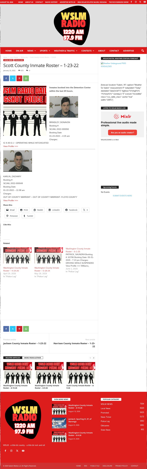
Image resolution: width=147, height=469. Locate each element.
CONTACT (114, 50)
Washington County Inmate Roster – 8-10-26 (15, 386)
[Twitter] (13, 78)
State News (105, 430)
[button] (142, 51)
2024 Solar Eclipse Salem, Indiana (92, 2)
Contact (39, 2)
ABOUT (101, 50)
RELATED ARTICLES (13, 358)
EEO (85, 466)
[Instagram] (136, 2)
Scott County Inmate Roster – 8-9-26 (80, 386)
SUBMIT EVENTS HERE (122, 196)
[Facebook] (131, 2)
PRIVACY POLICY (121, 466)
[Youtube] (144, 2)
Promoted (105, 413)
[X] (140, 2)
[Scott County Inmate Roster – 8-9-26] (80, 372)
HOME (78, 466)
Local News (14, 57)
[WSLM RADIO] (73, 25)
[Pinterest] (19, 78)
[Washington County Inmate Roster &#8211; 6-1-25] (81, 260)
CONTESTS (86, 50)
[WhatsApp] (26, 78)
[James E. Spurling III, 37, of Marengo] (59, 423)
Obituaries (105, 426)
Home (20, 2)
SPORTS (44, 50)
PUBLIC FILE (94, 466)
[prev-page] (90, 357)
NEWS (30, 50)
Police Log (24, 57)
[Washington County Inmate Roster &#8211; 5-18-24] (48, 255)
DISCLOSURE (107, 466)
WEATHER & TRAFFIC (64, 50)
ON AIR (19, 50)
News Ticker (106, 417)
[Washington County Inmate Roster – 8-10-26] (17, 372)
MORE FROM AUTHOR (32, 358)
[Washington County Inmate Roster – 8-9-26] (49, 372)
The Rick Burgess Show (118, 2)
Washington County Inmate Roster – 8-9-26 (47, 386)
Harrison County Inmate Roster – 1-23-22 (74, 345)
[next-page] (93, 357)
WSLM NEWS (107, 404)
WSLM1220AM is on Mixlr (110, 140)
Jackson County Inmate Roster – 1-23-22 (24, 343)
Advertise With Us (67, 2)
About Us (29, 2)
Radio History (51, 2)
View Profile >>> (10, 146)
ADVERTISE (128, 50)
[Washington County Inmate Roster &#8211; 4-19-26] (17, 255)
